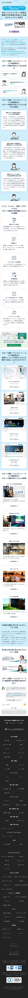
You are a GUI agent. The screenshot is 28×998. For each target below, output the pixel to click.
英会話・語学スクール (7, 804)
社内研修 (7, 780)
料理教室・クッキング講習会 (21, 804)
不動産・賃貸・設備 (14, 824)
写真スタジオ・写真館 (7, 744)
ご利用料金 (21, 856)
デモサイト (7, 901)
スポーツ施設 (7, 768)
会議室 (7, 723)
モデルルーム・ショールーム (7, 828)
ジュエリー (21, 756)
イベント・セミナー (14, 773)
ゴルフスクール (7, 800)
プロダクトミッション (7, 933)
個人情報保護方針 (7, 921)
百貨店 (21, 744)
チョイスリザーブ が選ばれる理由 (7, 856)
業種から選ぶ (7, 864)
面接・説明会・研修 (7, 788)
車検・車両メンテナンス (21, 740)
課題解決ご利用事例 (7, 905)
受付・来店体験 (14, 736)
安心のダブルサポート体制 (7, 880)
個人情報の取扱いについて (21, 917)
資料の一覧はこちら (14, 345)
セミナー (21, 776)
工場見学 (7, 820)
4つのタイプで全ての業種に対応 (21, 896)
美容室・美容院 (7, 756)
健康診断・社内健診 (7, 812)
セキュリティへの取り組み (7, 876)
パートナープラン (7, 868)
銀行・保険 (7, 740)
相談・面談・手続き (14, 784)
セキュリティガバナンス (7, 937)
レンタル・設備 (19, 723)
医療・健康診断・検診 (14, 808)
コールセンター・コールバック (7, 836)
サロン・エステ (21, 752)
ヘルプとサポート (7, 917)
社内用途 (21, 844)
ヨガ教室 (21, 800)
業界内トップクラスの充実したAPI (21, 876)
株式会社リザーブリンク (7, 929)
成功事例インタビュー (7, 896)
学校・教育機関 (21, 788)
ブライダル (7, 748)
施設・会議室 (14, 761)
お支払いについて (7, 885)
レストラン (21, 748)
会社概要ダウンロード (21, 929)
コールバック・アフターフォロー (14, 832)
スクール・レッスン (14, 796)
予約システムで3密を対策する (7, 889)
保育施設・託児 (7, 792)
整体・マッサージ (7, 752)
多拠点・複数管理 (7, 844)
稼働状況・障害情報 (7, 913)
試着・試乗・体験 (14, 816)
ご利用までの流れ (21, 864)
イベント (7, 776)
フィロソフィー (21, 933)
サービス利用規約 (21, 921)
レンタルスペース (12, 723)
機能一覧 (7, 860)
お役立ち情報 (21, 901)
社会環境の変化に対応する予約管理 (21, 885)
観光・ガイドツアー (21, 820)
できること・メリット (21, 860)
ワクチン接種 (21, 812)
